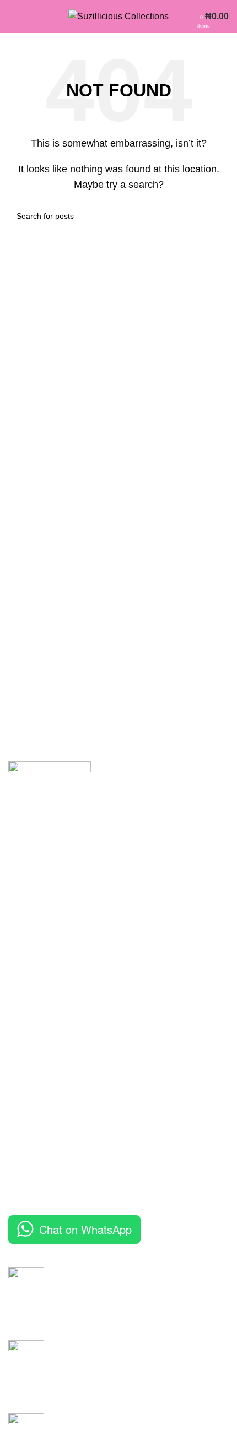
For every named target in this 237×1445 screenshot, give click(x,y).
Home (20, 1113)
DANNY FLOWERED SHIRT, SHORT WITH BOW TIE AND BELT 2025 (139, 1279)
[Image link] (49, 802)
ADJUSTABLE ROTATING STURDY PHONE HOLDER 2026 (124, 1425)
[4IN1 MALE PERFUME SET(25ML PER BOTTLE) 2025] (26, 1368)
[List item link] (118, 1006)
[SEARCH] (216, 216)
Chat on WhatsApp (85, 1229)
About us (25, 1134)
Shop (18, 1154)
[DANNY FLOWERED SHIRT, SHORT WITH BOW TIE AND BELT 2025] (26, 1295)
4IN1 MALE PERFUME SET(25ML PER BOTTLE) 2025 (130, 1352)
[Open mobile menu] (13, 17)
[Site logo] (118, 15)
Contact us (29, 1174)
